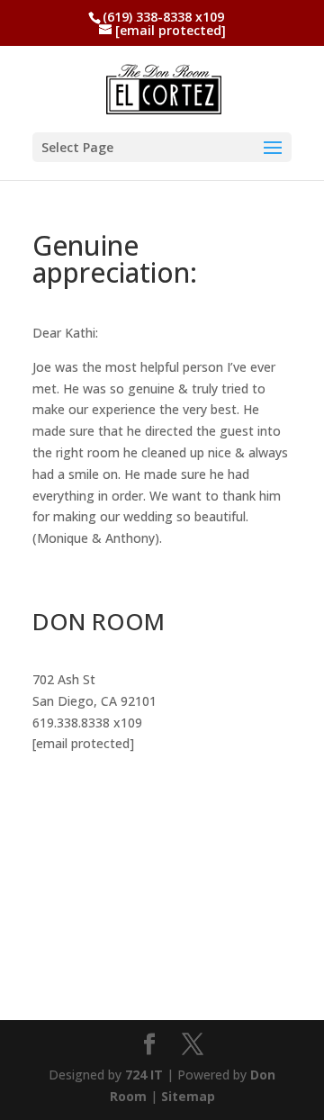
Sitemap (188, 1096)
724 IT (145, 1074)
